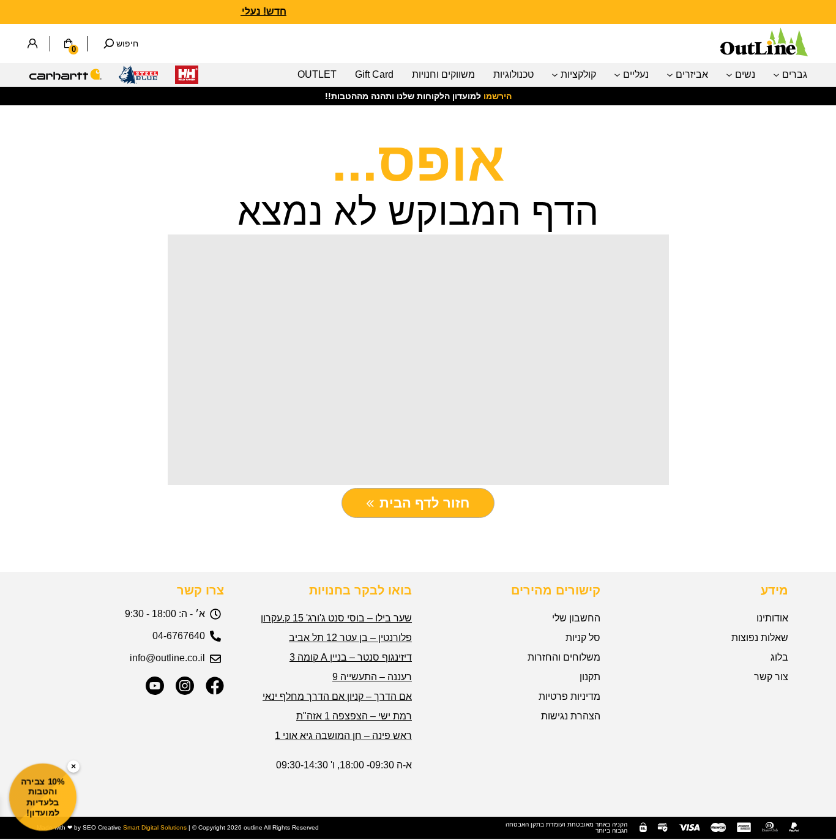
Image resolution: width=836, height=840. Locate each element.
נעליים (636, 74)
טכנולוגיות (513, 74)
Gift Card (374, 74)
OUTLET (317, 74)
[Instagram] (185, 686)
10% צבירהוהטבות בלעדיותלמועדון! (43, 797)
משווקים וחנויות (443, 74)
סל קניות (582, 637)
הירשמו (497, 96)
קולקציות (578, 74)
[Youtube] (155, 686)
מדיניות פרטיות (569, 696)
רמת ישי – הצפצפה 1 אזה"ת (354, 716)
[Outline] (764, 53)
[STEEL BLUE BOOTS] (138, 78)
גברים (794, 74)
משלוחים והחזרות (564, 657)
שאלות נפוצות (759, 637)
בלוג (779, 657)
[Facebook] (215, 686)
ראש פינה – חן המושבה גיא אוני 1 (343, 735)
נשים (745, 74)
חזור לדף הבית (424, 503)
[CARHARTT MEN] (65, 78)
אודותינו (772, 618)
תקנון (590, 677)
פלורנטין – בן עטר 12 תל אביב (350, 637)
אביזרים (692, 74)
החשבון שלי (576, 618)
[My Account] (32, 43)
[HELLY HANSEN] (186, 78)
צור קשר (771, 677)
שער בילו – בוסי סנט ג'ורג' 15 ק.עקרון (336, 618)
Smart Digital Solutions (155, 827)
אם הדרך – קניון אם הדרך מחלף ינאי (337, 696)
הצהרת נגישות (570, 716)
